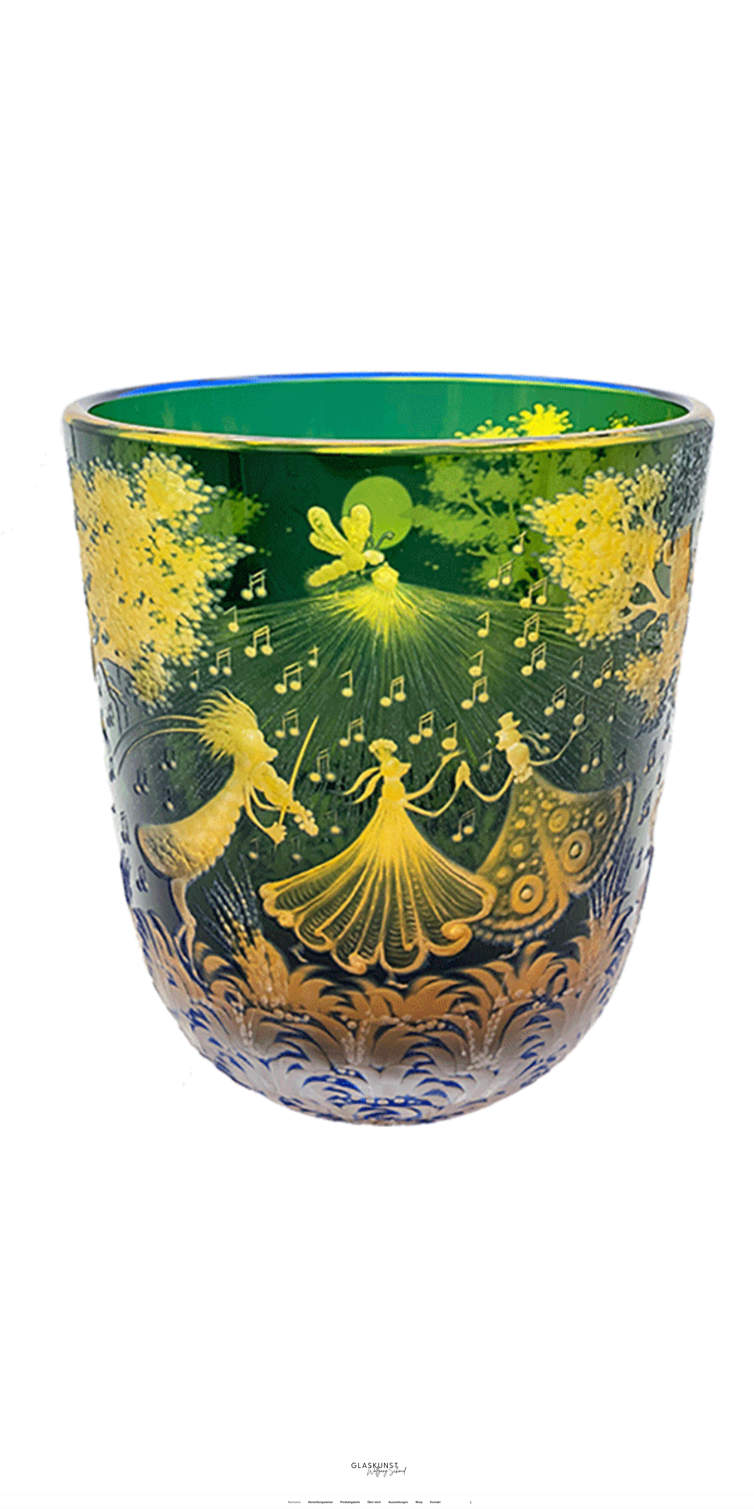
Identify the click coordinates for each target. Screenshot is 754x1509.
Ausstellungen (398, 1502)
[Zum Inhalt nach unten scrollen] (470, 1502)
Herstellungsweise (320, 1502)
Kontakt (435, 1502)
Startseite (294, 1502)
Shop (419, 1502)
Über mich (374, 1502)
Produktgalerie (350, 1502)
